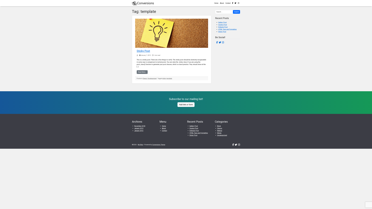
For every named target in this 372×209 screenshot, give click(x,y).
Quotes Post (222, 25)
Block (219, 126)
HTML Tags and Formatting (227, 29)
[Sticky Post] (171, 33)
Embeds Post (223, 27)
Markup (219, 131)
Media (219, 133)
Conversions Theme (158, 145)
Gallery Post (222, 22)
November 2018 (139, 126)
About (222, 3)
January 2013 (138, 128)
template (169, 78)
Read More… (142, 72)
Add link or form (186, 104)
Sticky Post (143, 51)
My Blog (140, 145)
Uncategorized (152, 78)
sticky (164, 78)
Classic (145, 78)
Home (216, 3)
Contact (228, 3)
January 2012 (138, 131)
